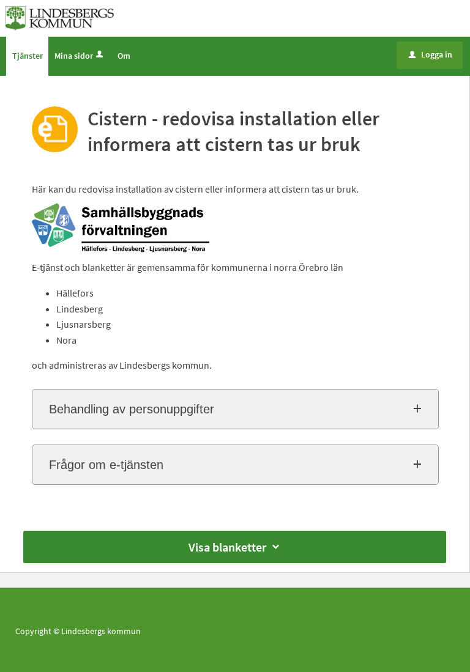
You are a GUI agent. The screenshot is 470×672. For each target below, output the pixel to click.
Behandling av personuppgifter (131, 409)
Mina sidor (73, 55)
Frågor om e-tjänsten (106, 464)
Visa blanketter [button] (227, 547)
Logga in (430, 54)
